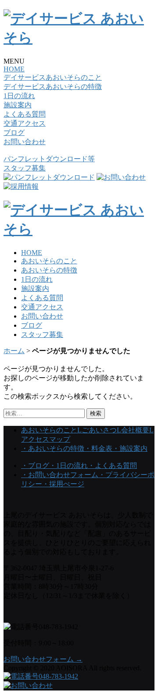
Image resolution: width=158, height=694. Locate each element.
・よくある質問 (112, 465)
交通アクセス (25, 123)
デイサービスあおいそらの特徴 (53, 86)
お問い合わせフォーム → (43, 659)
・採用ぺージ (63, 484)
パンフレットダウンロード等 (49, 159)
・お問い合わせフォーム (59, 474)
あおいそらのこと (49, 261)
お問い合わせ (25, 141)
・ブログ (35, 465)
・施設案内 (129, 448)
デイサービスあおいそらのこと (53, 77)
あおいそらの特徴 (49, 270)
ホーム (14, 350)
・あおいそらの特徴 (52, 448)
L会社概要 (133, 430)
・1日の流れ (68, 465)
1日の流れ (19, 95)
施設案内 (18, 105)
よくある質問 (25, 114)
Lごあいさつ (97, 430)
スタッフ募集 (25, 168)
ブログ (14, 132)
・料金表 (98, 448)
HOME (14, 69)
